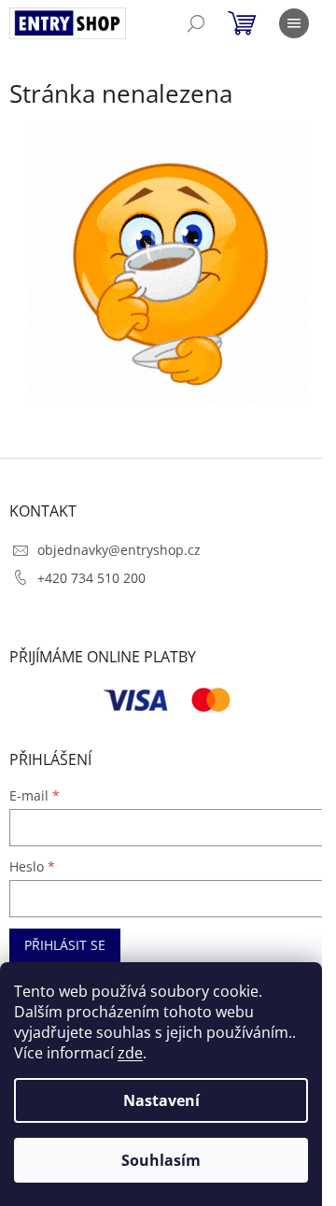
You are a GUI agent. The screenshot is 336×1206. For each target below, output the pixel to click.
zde (130, 1053)
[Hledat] (196, 23)
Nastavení (161, 1100)
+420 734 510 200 (91, 578)
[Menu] (294, 23)
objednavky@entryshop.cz (119, 550)
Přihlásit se (64, 945)
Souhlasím (161, 1160)
